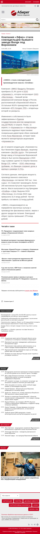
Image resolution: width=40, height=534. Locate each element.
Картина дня (7, 501)
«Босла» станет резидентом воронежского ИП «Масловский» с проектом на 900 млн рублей (17, 259)
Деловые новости (31, 501)
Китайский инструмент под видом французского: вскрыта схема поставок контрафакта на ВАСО (18, 241)
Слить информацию (27, 531)
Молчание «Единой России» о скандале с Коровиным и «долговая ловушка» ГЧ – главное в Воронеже (19, 250)
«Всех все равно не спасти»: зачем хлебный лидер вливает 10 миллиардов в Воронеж (20, 385)
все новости (35, 420)
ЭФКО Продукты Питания (23, 89)
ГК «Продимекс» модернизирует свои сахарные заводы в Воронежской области (17, 232)
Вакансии (19, 531)
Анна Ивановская (14, 136)
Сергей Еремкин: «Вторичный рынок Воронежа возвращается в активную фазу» (19, 389)
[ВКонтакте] (35, 294)
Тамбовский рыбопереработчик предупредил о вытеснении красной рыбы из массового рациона (19, 319)
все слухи (36, 358)
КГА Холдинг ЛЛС (19, 108)
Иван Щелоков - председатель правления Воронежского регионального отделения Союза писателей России (22, 428)
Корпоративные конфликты (20, 505)
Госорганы (22, 532)
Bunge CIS (5, 163)
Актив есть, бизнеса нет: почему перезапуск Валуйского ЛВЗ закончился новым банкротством (22, 393)
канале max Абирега (31, 290)
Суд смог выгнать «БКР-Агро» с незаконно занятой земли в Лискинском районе (18, 268)
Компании (17, 532)
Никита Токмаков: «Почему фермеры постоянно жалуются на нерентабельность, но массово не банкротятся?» (19, 408)
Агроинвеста (7, 141)
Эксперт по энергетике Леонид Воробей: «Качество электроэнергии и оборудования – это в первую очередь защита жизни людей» (22, 398)
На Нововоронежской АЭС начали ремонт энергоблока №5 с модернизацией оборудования (20, 478)
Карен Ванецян (21, 150)
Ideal (14, 191)
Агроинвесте (16, 128)
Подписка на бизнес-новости (9, 531)
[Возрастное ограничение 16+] (2, 2)
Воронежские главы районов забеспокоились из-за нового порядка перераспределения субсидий (20, 346)
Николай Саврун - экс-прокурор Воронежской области (21, 435)
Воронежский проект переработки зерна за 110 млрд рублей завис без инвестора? (21, 350)
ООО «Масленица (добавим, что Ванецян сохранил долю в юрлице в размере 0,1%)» (19, 166)
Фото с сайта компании (33, 74)
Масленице (31, 128)
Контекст (3, 448)
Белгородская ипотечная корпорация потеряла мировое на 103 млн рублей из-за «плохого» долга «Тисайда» (22, 372)
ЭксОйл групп (17, 152)
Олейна (5, 191)
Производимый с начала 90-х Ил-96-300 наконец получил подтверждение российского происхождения (18, 315)
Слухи (2, 335)
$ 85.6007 (28, 2)
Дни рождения (5, 424)
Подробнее (35, 439)
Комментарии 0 (9, 301)
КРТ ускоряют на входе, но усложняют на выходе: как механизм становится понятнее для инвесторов (21, 381)
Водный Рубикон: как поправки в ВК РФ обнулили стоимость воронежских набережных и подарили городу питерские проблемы (22, 403)
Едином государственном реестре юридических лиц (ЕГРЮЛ (18, 122)
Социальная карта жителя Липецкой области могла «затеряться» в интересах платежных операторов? (20, 338)
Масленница (7, 180)
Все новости (6, 495)
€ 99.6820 (36, 2)
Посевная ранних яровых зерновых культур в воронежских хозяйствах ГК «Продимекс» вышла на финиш (19, 279)
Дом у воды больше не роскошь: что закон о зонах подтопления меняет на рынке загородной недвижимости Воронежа (20, 377)
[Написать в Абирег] (38, 6)
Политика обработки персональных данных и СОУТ (17, 514)
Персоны (35, 531)
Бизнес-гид (34, 509)
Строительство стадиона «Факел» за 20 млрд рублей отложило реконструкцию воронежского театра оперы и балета (20, 322)
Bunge (25, 100)
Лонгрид (3, 368)
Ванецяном (24, 158)
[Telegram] (37, 294)
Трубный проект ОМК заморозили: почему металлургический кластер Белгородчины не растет (21, 413)
